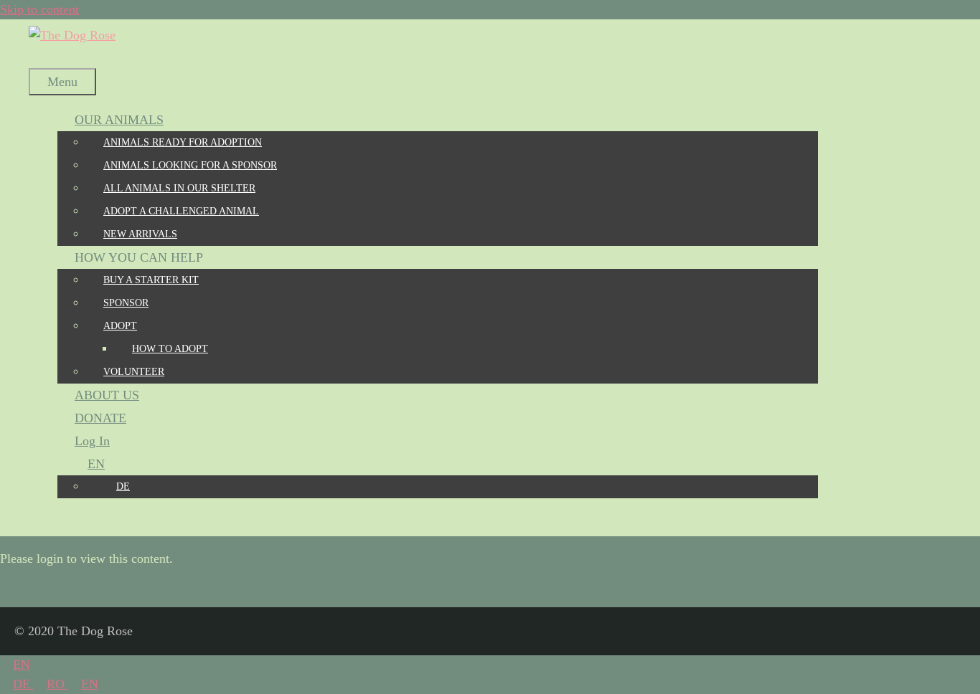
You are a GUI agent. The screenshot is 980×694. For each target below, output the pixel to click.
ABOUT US (107, 395)
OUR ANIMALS (119, 120)
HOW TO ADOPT (170, 348)
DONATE (100, 418)
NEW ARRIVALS (140, 234)
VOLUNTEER (133, 371)
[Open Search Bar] (46, 56)
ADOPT (120, 325)
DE (23, 684)
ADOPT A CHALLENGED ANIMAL (181, 211)
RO (57, 684)
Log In (92, 441)
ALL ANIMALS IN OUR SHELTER (179, 188)
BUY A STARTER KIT (151, 280)
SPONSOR (126, 303)
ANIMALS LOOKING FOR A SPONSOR (190, 165)
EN (21, 664)
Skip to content (39, 9)
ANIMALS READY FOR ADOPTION (182, 142)
